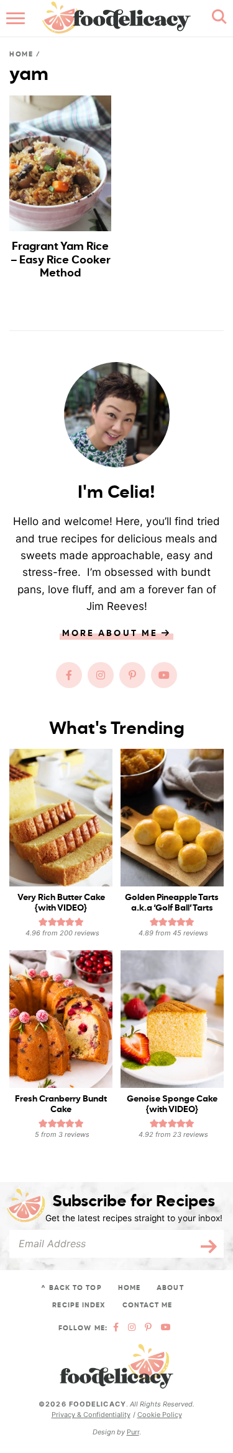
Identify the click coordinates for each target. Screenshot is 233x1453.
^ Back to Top (71, 1287)
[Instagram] (101, 675)
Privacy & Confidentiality (91, 1414)
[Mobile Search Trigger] (216, 18)
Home (21, 54)
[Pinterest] (132, 675)
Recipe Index (79, 1305)
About (170, 1287)
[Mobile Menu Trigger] (17, 18)
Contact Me (147, 1305)
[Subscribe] (205, 1244)
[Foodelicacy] (116, 1366)
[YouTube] (164, 675)
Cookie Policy (159, 1414)
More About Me (112, 633)
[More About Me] (116, 414)
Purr (133, 1432)
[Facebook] (69, 675)
